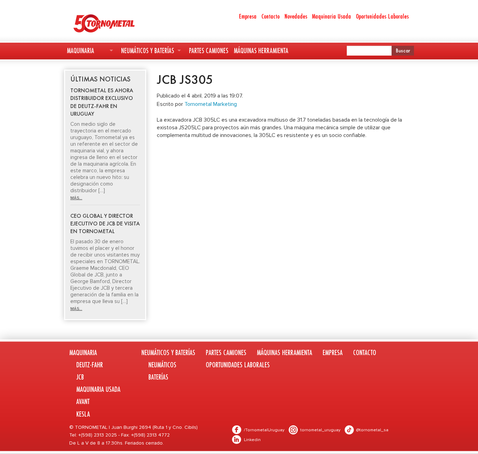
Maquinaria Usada (331, 16)
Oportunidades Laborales (382, 16)
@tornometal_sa (372, 430)
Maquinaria (80, 50)
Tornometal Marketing (210, 104)
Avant (83, 401)
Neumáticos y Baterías (147, 50)
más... (76, 198)
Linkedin (252, 439)
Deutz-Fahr (89, 365)
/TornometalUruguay (264, 430)
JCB (80, 377)
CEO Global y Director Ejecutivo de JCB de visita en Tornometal (105, 223)
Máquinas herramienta (261, 50)
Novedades (295, 16)
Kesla (83, 414)
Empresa (247, 16)
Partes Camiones (208, 50)
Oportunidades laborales (238, 365)
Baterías (158, 377)
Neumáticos (162, 365)
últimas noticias (100, 79)
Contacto (270, 16)
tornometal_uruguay (320, 430)
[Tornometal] (122, 23)
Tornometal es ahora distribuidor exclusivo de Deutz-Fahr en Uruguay (101, 102)
